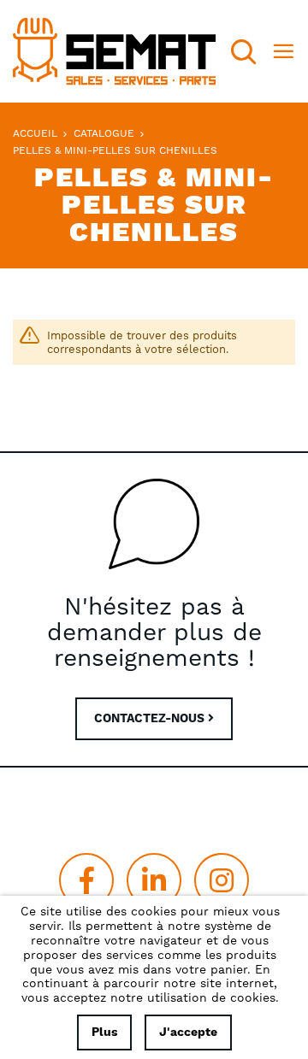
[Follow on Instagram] (221, 880)
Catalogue (106, 133)
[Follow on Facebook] (86, 880)
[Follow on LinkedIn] (154, 880)
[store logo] (114, 51)
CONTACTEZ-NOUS (151, 719)
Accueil (37, 133)
